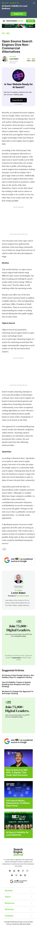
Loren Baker (13, 59)
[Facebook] (23, 871)
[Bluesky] (12, 875)
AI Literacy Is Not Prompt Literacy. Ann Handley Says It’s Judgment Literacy (18, 676)
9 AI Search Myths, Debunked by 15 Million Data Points (18, 803)
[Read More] (18, 789)
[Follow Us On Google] (18, 560)
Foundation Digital (22, 596)
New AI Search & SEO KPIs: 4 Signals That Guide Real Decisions (17, 772)
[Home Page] (14, 21)
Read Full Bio (18, 587)
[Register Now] (18, 758)
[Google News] (9, 871)
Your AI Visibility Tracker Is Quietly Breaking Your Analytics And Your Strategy (16, 684)
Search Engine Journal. (21, 922)
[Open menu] (4, 21)
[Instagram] (16, 875)
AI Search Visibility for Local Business (17, 833)
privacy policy (16, 657)
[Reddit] (20, 875)
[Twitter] (27, 871)
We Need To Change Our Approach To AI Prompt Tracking (17, 692)
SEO (4, 549)
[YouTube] (18, 871)
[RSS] (25, 875)
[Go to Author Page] (5, 59)
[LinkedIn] (14, 871)
